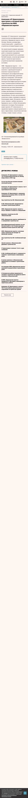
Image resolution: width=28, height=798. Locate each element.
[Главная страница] (2, 1)
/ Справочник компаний (14, 15)
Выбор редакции (5, 7)
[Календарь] (11, 2)
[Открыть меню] (26, 2)
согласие (6, 793)
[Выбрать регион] (17, 2)
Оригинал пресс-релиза (7, 164)
